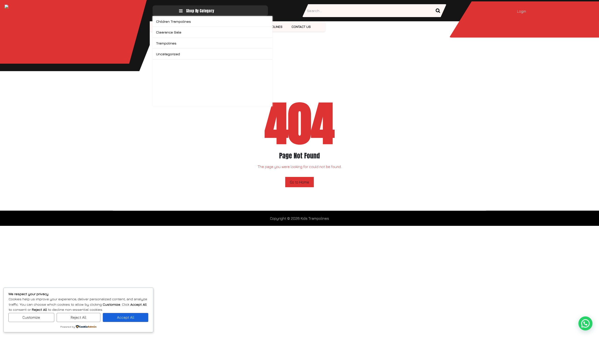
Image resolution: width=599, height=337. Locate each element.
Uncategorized (168, 54)
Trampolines (166, 43)
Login (521, 11)
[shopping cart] (534, 11)
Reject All (78, 317)
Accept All (125, 317)
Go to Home (299, 182)
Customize (31, 317)
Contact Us (301, 27)
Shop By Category (200, 11)
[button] (585, 323)
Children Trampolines (173, 21)
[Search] (440, 10)
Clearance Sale (168, 32)
